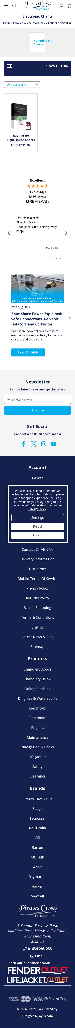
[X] (33, 444)
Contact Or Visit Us (37, 549)
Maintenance (37, 737)
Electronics (37, 717)
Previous (5, 318)
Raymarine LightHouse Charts (21, 137)
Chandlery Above (37, 669)
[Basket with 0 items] (69, 5)
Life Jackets (37, 756)
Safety (37, 766)
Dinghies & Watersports (37, 698)
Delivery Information (38, 559)
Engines (37, 727)
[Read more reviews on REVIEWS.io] (38, 202)
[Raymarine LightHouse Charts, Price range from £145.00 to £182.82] (21, 116)
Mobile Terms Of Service (37, 578)
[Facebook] (23, 444)
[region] (37, 233)
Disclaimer (37, 568)
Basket (37, 478)
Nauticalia (37, 827)
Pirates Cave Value (37, 798)
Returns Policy (37, 598)
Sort (9, 84)
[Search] (14, 5)
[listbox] (26, 85)
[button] (37, 68)
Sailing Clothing (37, 688)
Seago (37, 808)
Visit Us (37, 627)
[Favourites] (21, 120)
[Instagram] (43, 444)
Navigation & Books (37, 747)
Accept (37, 535)
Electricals (37, 708)
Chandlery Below (37, 679)
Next (69, 318)
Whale (37, 866)
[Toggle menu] (5, 5)
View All (37, 896)
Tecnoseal (37, 818)
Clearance (38, 776)
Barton (37, 847)
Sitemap (37, 646)
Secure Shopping (37, 607)
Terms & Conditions (37, 617)
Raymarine (37, 876)
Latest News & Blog (38, 636)
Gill (37, 837)
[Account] (61, 5)
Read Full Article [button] (28, 352)
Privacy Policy (38, 588)
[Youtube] (53, 444)
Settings (37, 517)
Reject (37, 526)
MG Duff (37, 857)
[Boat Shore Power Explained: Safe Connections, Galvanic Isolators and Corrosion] (37, 288)
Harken (37, 886)
